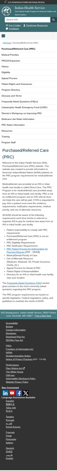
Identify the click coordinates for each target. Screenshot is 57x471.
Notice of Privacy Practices (19, 359)
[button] (53, 19)
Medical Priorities (10, 55)
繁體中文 (10, 404)
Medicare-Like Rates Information (18, 119)
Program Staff (9, 142)
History (5, 66)
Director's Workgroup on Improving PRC (22, 113)
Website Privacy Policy (17, 382)
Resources (7, 131)
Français (10, 432)
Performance (12, 365)
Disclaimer (11, 333)
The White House (14, 372)
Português (11, 439)
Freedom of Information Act (19, 349)
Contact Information (16, 330)
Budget (9, 326)
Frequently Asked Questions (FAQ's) (20, 101)
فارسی (9, 455)
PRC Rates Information (13, 125)
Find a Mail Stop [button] (43, 316)
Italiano (9, 443)
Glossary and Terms (12, 96)
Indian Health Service (30, 7)
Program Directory (11, 90)
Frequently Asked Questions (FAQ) (24, 283)
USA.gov (10, 375)
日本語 (9, 452)
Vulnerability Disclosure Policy (20, 378)
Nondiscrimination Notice (18, 356)
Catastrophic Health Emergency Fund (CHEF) (25, 107)
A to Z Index (15, 25)
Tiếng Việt (11, 408)
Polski (9, 436)
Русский (10, 420)
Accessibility (12, 323)
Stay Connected (10, 388)
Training (6, 137)
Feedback (14, 29)
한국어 (9, 411)
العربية (9, 423)
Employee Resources (37, 25)
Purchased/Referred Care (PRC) (18, 49)
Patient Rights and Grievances (17, 84)
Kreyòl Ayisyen (13, 427)
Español (10, 401)
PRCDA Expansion (11, 61)
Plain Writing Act (14, 368)
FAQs (8, 346)
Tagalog (10, 417)
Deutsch (10, 448)
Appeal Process (9, 78)
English (9, 458)
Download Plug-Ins (15, 337)
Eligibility (6, 72)
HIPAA (9, 352)
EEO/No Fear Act (14, 340)
